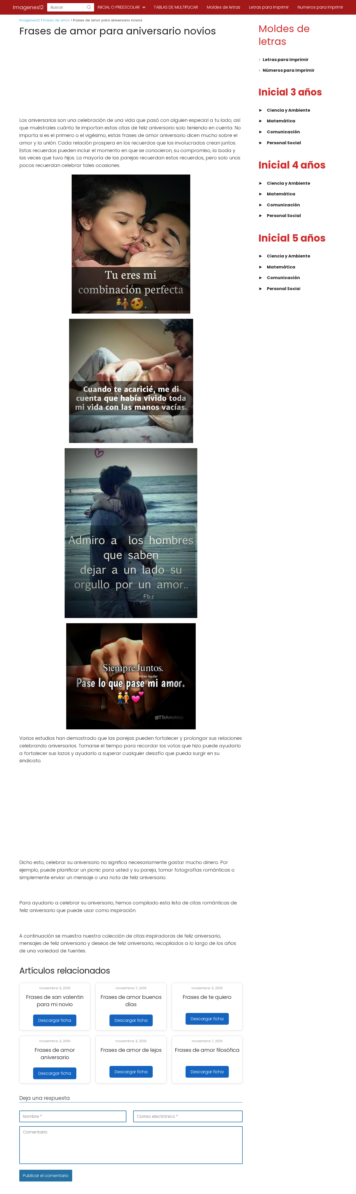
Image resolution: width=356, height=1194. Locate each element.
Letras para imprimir (269, 7)
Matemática (281, 121)
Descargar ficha (54, 1020)
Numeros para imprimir (320, 7)
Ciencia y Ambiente (288, 110)
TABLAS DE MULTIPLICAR (176, 7)
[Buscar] (89, 7)
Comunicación (283, 132)
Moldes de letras (223, 7)
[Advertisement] (131, 76)
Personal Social (284, 143)
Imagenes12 (28, 7)
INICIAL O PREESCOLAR (119, 7)
